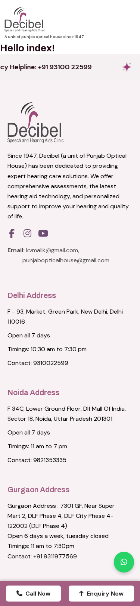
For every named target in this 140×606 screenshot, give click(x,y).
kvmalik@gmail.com (52, 250)
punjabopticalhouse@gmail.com (65, 260)
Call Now (37, 593)
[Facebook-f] (11, 233)
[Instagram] (27, 233)
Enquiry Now (105, 593)
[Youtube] (43, 233)
